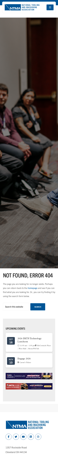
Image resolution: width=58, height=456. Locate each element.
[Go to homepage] (22, 7)
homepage (32, 288)
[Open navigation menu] (50, 7)
